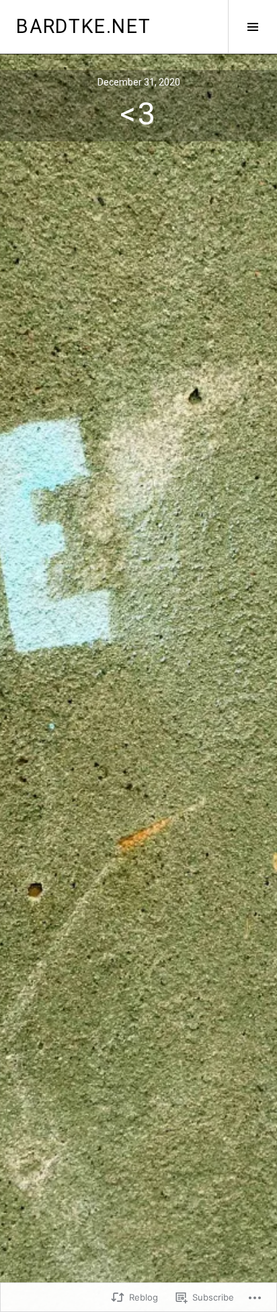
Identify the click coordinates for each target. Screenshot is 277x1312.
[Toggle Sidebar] (252, 26)
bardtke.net (83, 26)
